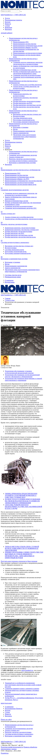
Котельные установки (20, 127)
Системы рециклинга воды (22, 118)
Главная (7, 298)
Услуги (7, 18)
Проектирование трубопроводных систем (27, 46)
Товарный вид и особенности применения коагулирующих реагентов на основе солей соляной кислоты (23, 685)
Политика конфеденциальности (12, 747)
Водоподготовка (19, 116)
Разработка (4, 753)
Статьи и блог (10, 300)
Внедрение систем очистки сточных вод (27, 114)
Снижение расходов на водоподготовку (27, 75)
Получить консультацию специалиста (14, 561)
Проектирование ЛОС (21, 42)
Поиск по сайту (6, 719)
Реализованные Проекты (13, 708)
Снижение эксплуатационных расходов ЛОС (21, 208)
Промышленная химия (13, 277)
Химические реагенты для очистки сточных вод (22, 230)
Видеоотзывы (10, 282)
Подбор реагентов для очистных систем (27, 105)
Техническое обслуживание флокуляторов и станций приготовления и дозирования (23, 379)
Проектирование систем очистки (24, 44)
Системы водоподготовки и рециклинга (23, 161)
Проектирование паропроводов (24, 131)
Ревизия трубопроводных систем (24, 70)
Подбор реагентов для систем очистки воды (20, 237)
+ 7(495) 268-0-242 (19, 15)
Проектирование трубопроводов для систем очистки (23, 181)
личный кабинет (6, 33)
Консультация (32, 561)
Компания (8, 27)
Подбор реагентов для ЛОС (22, 103)
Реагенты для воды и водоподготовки (22, 159)
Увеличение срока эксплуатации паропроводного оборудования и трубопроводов (24, 136)
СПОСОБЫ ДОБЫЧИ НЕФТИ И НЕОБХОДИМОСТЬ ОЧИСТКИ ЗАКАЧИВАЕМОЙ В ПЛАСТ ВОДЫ (23, 506)
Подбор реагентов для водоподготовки (26, 101)
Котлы (15, 129)
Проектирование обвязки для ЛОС (25, 47)
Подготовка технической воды (24, 120)
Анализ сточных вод (16, 157)
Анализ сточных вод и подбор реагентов (27, 85)
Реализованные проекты (13, 20)
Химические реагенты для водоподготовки (22, 95)
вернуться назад (6, 703)
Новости (8, 24)
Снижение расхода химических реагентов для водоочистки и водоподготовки (27, 63)
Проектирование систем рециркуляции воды (20, 184)
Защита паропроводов (21, 133)
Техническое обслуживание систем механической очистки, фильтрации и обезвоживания (22, 376)
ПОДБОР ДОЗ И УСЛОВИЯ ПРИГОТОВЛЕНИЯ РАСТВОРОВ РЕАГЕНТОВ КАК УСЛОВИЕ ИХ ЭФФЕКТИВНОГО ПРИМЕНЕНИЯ (22, 501)
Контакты (8, 29)
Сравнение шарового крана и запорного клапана (22, 688)
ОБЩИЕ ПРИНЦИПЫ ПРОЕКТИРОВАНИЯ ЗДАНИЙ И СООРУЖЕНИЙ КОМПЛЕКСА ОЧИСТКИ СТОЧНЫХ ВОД (21, 495)
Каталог (8, 22)
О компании (9, 280)
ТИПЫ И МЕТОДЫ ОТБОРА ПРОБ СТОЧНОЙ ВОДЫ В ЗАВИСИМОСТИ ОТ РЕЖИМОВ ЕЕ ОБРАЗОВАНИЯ (22, 548)
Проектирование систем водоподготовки (27, 53)
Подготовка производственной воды (26, 122)
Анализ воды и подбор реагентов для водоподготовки (24, 219)
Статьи (7, 26)
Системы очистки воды (13, 275)
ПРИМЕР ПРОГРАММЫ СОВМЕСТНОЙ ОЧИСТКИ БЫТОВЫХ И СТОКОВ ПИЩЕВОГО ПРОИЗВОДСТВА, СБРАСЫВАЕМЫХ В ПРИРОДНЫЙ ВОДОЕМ (24, 555)
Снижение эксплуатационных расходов (23, 155)
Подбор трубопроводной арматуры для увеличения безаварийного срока (26, 72)
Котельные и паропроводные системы (22, 162)
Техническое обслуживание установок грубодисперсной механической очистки (19, 372)
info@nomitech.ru (7, 15)
